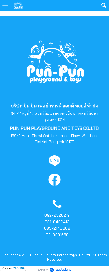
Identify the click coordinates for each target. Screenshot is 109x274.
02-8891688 (57, 234)
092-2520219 (57, 215)
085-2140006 (57, 228)
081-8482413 (57, 221)
